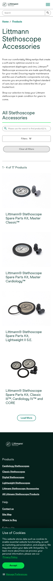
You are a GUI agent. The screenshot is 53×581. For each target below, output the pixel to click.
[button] (15, 574)
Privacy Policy (10, 557)
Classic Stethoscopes (13, 471)
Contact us (8, 508)
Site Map (7, 514)
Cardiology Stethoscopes (15, 466)
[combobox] (26, 12)
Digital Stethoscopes (13, 477)
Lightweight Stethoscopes (16, 483)
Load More (26, 418)
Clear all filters (26, 149)
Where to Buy (9, 520)
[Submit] (48, 12)
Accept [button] (13, 565)
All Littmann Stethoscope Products (20, 494)
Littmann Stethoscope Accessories (20, 488)
